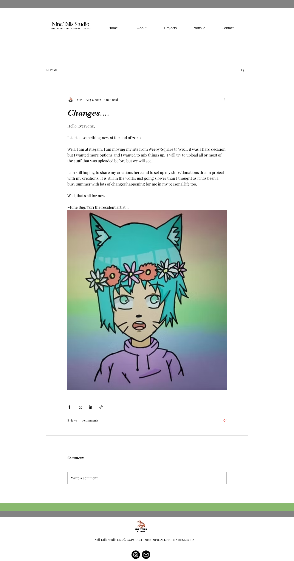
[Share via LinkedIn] (90, 407)
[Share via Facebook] (69, 407)
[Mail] (146, 554)
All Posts (51, 70)
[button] (243, 70)
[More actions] (224, 99)
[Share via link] (101, 407)
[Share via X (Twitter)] (80, 407)
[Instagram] (136, 554)
